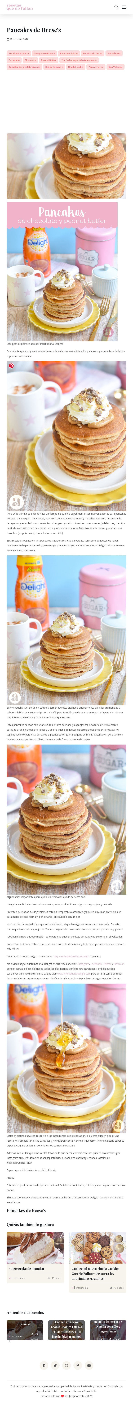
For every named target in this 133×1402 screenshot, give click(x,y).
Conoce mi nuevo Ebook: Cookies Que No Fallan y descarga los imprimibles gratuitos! (95, 1273)
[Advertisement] (66, 96)
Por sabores (114, 53)
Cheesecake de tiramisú (26, 1269)
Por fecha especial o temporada (79, 60)
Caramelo (14, 60)
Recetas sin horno (92, 53)
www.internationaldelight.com (74, 973)
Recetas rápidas (69, 53)
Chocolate (30, 60)
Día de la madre (54, 66)
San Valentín (115, 66)
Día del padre (75, 66)
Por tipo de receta (19, 53)
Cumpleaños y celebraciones (24, 66)
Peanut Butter (48, 60)
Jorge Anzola (77, 1396)
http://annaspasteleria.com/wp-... (72, 956)
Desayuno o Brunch (44, 53)
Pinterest (119, 963)
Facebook (96, 963)
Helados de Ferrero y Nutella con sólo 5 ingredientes (108, 1326)
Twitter (107, 963)
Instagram (83, 963)
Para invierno (95, 66)
